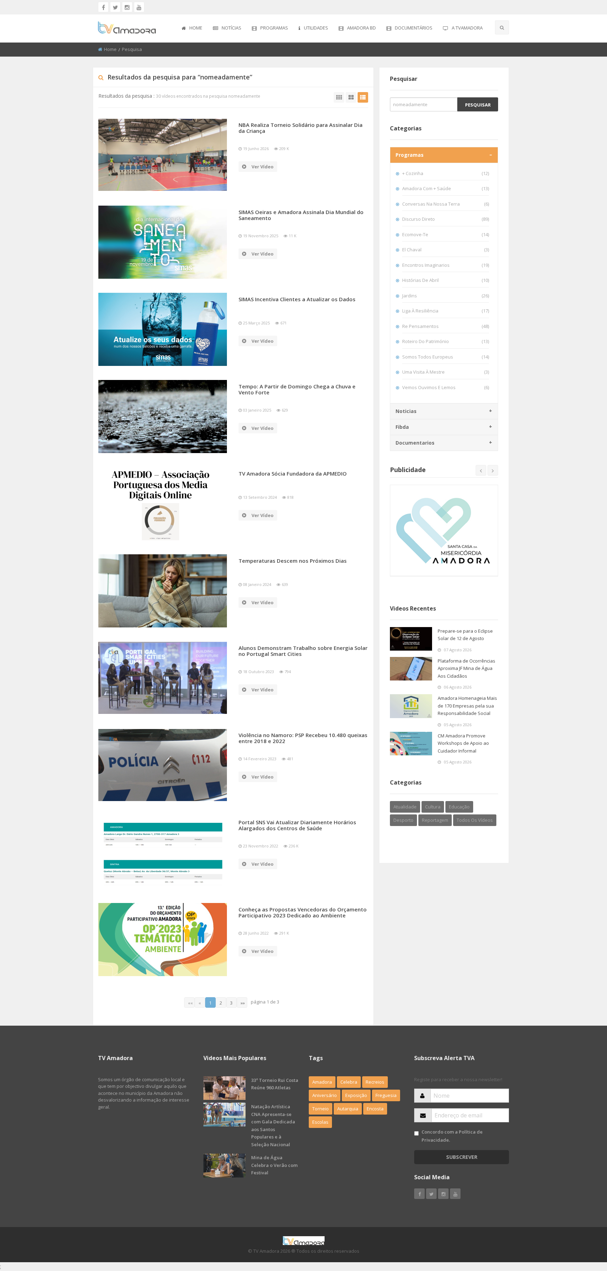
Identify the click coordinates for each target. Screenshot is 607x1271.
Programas (274, 28)
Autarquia (347, 1108)
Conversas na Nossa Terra (445, 204)
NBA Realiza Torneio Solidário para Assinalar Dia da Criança (301, 127)
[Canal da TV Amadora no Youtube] (139, 7)
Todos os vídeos (475, 820)
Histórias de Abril (445, 280)
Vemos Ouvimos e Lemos (445, 387)
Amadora (322, 1082)
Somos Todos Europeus (445, 357)
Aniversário (324, 1095)
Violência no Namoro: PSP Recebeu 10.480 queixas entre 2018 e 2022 (303, 737)
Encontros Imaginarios (445, 265)
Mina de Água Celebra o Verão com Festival (274, 1165)
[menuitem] (192, 28)
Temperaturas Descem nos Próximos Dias (293, 560)
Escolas (320, 1122)
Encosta (375, 1108)
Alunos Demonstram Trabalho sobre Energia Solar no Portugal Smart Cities (303, 650)
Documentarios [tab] (415, 442)
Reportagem (435, 820)
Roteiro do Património (445, 341)
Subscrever (461, 1157)
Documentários (413, 28)
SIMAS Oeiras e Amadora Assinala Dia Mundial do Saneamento (301, 214)
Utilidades (316, 28)
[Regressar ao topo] (584, 1227)
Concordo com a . (452, 1136)
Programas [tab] (410, 154)
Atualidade (405, 807)
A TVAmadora (467, 28)
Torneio (320, 1108)
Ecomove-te (445, 234)
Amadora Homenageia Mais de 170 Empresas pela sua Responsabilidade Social (467, 705)
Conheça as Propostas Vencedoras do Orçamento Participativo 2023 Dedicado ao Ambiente (303, 912)
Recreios (375, 1082)
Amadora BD (361, 28)
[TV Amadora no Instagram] (127, 7)
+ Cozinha (445, 173)
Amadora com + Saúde (445, 188)
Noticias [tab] (406, 411)
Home (195, 28)
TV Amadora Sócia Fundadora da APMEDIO (293, 473)
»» (243, 1003)
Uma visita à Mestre (445, 372)
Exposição (356, 1095)
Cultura (432, 807)
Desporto (403, 820)
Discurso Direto (445, 219)
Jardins (445, 295)
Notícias (231, 28)
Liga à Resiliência (445, 311)
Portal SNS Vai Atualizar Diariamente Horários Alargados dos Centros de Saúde (297, 825)
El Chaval (445, 249)
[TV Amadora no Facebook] (103, 7)
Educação (459, 807)
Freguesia (386, 1095)
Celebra (348, 1082)
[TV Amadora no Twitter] (115, 7)
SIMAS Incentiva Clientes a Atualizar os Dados (297, 299)
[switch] (416, 1133)
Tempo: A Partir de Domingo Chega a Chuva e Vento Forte (297, 389)
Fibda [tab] (402, 427)
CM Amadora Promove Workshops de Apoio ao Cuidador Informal (463, 743)
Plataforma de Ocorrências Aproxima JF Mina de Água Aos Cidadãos (466, 668)
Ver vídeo (263, 166)
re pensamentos (445, 326)
